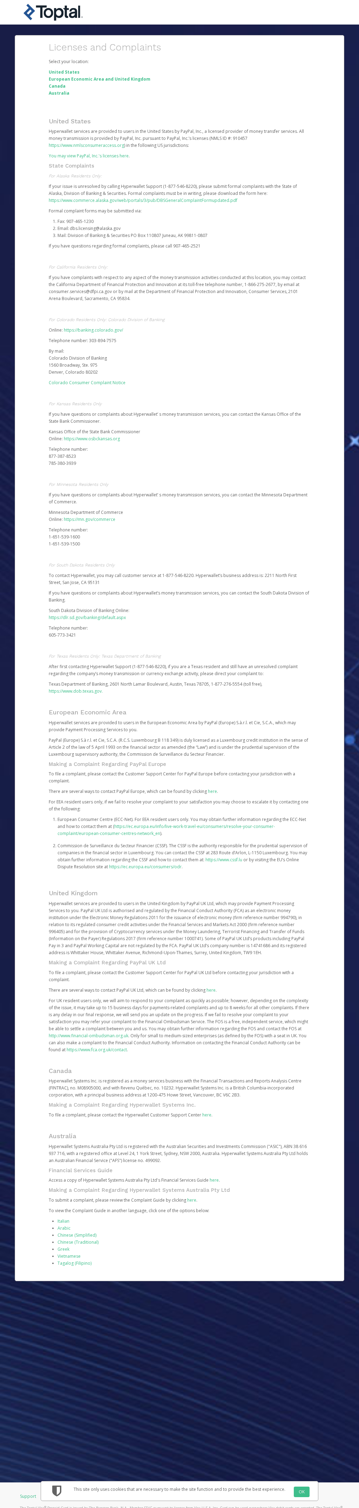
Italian (63, 1221)
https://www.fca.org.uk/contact (97, 1050)
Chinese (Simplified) (76, 1235)
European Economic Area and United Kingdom (99, 79)
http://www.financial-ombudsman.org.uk (88, 1036)
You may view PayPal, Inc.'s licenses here (89, 156)
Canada (57, 86)
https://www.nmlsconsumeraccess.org (86, 145)
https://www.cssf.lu (223, 860)
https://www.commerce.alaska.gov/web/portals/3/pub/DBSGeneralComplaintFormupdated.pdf (143, 200)
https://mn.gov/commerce (89, 519)
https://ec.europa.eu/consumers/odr (145, 867)
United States (64, 72)
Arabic (63, 1228)
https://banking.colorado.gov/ (93, 330)
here (212, 791)
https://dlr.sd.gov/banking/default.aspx (87, 617)
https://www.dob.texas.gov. (76, 691)
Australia (59, 93)
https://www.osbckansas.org (92, 439)
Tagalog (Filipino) (74, 1263)
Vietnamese (69, 1256)
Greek (63, 1249)
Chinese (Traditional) (78, 1242)
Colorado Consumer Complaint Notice (87, 383)
